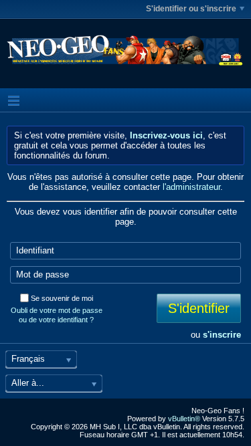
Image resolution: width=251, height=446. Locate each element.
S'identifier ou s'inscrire (191, 8)
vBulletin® (184, 419)
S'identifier (199, 308)
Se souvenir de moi (62, 298)
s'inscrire (222, 335)
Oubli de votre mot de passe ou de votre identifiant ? (56, 315)
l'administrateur (191, 187)
